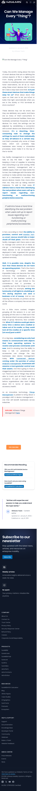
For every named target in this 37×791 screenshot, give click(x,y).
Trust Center (6, 622)
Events (4, 759)
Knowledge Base (7, 728)
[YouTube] (10, 782)
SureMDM (5, 650)
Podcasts (5, 706)
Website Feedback (8, 743)
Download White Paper (13, 475)
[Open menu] (30, 2)
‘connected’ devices (25, 358)
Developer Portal (7, 731)
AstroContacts (7, 672)
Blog (3, 691)
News (3, 762)
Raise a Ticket (6, 740)
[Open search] (27, 2)
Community (6, 734)
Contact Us (5, 619)
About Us (5, 616)
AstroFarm (5, 669)
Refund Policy (6, 632)
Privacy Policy (6, 626)
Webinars (5, 737)
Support (4, 722)
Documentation (7, 725)
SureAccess (6, 653)
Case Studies (6, 697)
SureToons (5, 703)
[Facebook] (13, 782)
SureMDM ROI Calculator (14, 486)
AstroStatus (6, 675)
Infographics (6, 700)
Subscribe (7, 557)
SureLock (5, 660)
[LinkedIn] (3, 782)
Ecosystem (5, 709)
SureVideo (5, 666)
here (18, 413)
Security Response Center (10, 629)
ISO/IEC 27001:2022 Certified (11, 785)
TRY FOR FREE (13, 447)
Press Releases (7, 756)
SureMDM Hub (6, 657)
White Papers (6, 694)
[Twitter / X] (6, 782)
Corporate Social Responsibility (12, 638)
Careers (4, 635)
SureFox (4, 663)
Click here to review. (8, 774)
